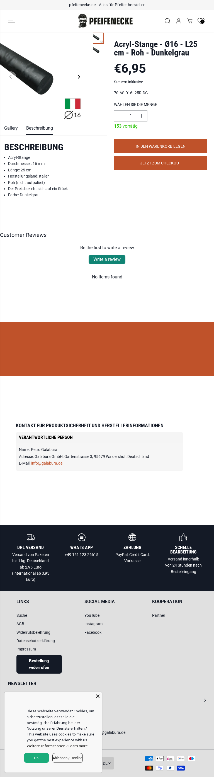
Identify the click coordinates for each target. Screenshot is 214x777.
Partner (158, 615)
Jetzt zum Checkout (160, 163)
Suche (21, 615)
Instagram (93, 623)
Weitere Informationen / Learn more (57, 745)
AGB (20, 623)
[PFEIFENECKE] (105, 21)
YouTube (91, 615)
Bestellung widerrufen (39, 664)
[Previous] (11, 76)
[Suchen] (167, 21)
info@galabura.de (46, 463)
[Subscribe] (204, 701)
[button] (11, 21)
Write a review (107, 259)
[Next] (78, 76)
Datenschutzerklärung (35, 640)
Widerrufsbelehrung (33, 632)
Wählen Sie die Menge (135, 104)
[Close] (98, 696)
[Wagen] (190, 21)
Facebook (92, 632)
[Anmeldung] (179, 21)
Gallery (11, 128)
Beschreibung (39, 128)
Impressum (26, 649)
